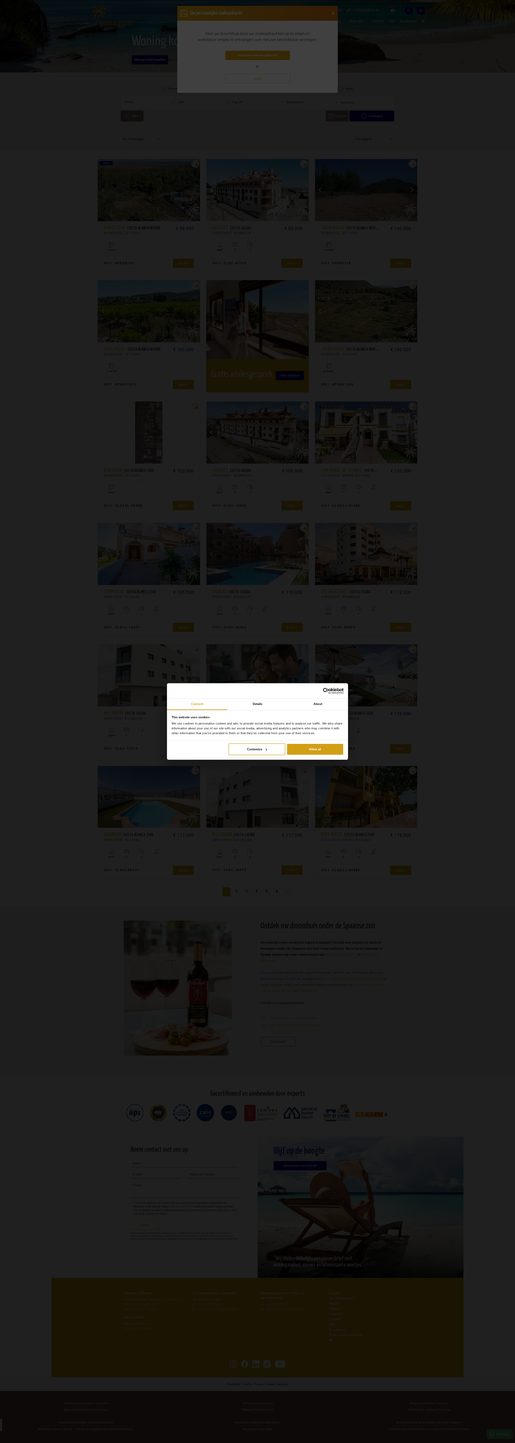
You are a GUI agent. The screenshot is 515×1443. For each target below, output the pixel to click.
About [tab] (317, 704)
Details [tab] (258, 704)
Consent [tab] (197, 704)
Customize (254, 749)
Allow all (315, 749)
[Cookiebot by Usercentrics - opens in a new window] (326, 691)
